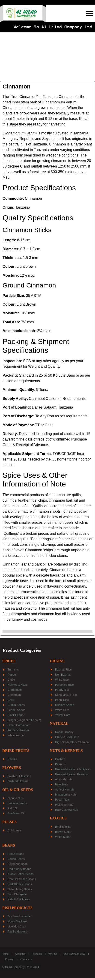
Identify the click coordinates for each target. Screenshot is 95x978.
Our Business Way (74, 953)
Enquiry (9, 959)
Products (37, 953)
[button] (89, 13)
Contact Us (26, 959)
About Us (20, 953)
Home (5, 953)
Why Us (52, 953)
